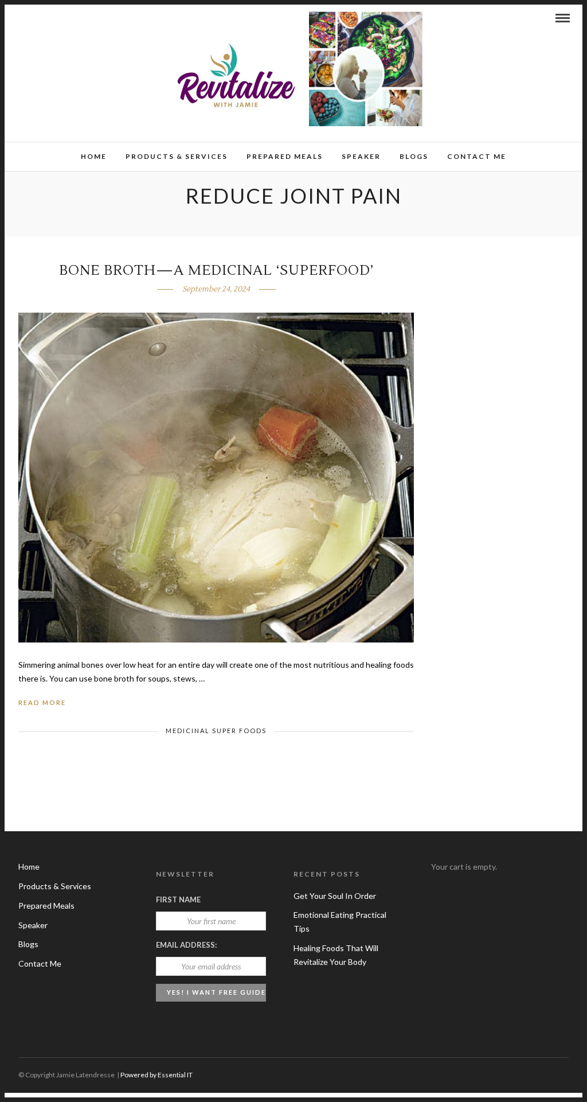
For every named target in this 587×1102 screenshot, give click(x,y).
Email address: (186, 944)
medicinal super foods (216, 730)
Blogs (414, 156)
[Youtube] (37, 18)
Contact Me (476, 156)
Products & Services (177, 156)
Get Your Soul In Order (335, 896)
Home (94, 156)
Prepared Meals (284, 156)
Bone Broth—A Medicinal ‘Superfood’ (216, 270)
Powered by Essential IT (156, 1074)
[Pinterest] (52, 18)
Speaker (361, 156)
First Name (178, 899)
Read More (42, 702)
